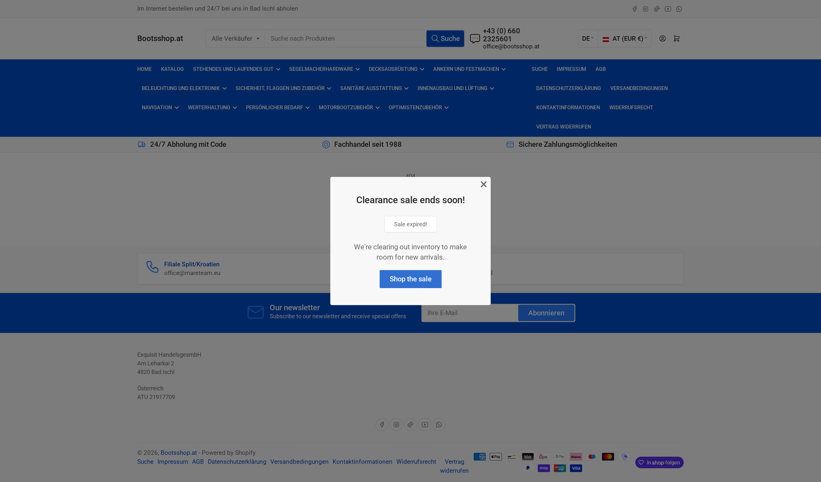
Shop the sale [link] (411, 279)
